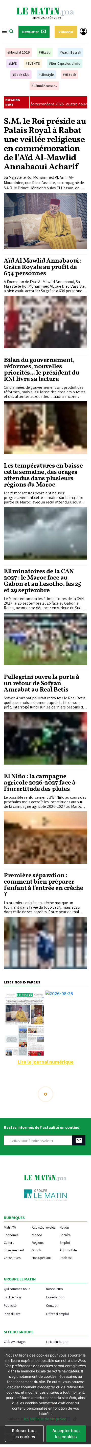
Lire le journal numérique (45, 1062)
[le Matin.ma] (45, 11)
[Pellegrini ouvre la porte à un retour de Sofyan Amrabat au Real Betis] (45, 738)
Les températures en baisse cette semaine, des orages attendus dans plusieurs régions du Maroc (43, 475)
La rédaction (55, 1297)
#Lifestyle (46, 74)
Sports (36, 1250)
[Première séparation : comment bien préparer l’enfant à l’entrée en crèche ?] (45, 943)
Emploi (65, 1242)
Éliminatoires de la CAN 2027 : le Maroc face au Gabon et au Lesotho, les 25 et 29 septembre (42, 581)
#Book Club (21, 74)
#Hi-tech (69, 74)
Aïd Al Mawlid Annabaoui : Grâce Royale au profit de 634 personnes (43, 267)
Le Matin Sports (57, 1341)
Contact (51, 1305)
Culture (9, 1242)
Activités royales (43, 1227)
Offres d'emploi (57, 1314)
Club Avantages (15, 1341)
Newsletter (30, 32)
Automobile (68, 1250)
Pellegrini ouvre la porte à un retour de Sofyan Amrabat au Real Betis (41, 683)
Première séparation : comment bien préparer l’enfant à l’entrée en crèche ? (43, 885)
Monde (37, 1235)
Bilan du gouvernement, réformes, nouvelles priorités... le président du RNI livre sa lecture (41, 369)
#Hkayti (45, 52)
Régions (37, 1242)
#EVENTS (33, 63)
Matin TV (10, 1227)
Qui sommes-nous (17, 1289)
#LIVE (12, 63)
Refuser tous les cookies (24, 1433)
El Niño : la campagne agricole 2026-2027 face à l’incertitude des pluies (40, 782)
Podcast (66, 1257)
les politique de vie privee (45, 1419)
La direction (12, 1297)
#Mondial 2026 (18, 52)
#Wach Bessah (70, 52)
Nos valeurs (54, 1289)
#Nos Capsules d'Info (64, 63)
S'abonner (65, 32)
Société (65, 1235)
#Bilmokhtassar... (44, 85)
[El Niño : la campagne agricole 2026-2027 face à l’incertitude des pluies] (45, 837)
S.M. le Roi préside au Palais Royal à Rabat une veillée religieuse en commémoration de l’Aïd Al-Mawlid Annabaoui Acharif (45, 144)
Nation (64, 1227)
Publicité (10, 1305)
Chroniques (12, 1257)
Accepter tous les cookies (66, 1433)
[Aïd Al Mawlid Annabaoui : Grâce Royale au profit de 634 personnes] (45, 322)
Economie (11, 1235)
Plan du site (12, 1314)
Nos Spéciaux (41, 1257)
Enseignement (14, 1250)
